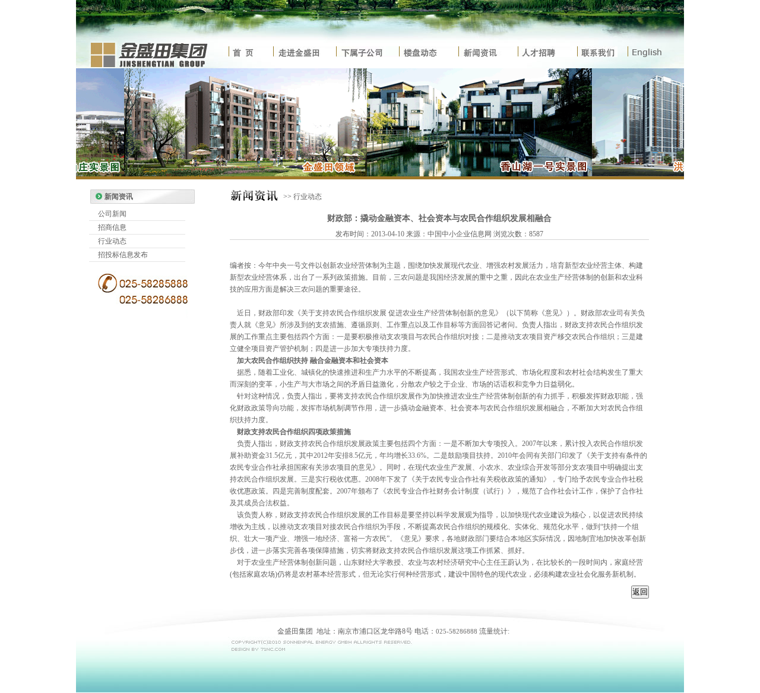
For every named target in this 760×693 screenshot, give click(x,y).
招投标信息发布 (123, 255)
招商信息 (112, 227)
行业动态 (112, 241)
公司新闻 (112, 214)
